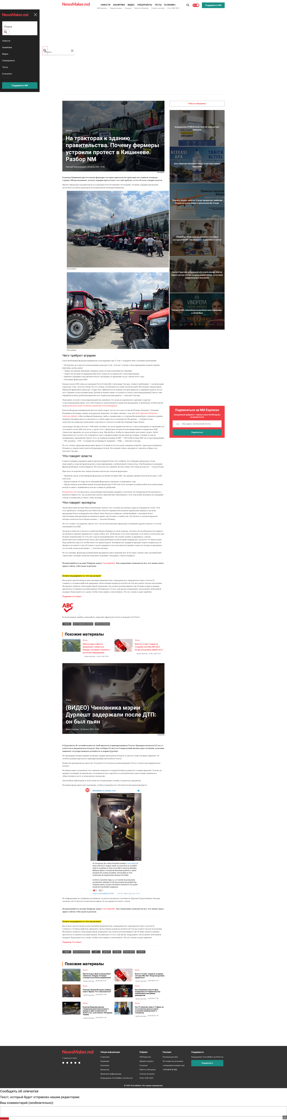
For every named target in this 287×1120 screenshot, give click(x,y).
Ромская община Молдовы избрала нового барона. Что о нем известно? (97, 991)
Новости (105, 5)
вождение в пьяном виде (81, 952)
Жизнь (85, 640)
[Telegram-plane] (79, 1063)
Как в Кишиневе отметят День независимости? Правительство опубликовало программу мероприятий (147, 992)
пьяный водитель (129, 952)
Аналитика (119, 5)
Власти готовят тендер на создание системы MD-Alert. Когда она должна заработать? (149, 647)
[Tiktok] (75, 1063)
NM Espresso (102, 8)
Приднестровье (116, 8)
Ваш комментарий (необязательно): (27, 1102)
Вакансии (104, 1069)
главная (67, 624)
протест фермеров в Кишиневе (83, 624)
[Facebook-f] (63, 1063)
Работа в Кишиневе (197, 104)
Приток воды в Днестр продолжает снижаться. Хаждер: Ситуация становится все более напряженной (97, 976)
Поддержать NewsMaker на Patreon (116, 1078)
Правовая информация (110, 1074)
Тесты (158, 5)
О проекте (105, 1057)
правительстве (70, 492)
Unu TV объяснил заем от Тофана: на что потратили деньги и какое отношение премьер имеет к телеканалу (149, 1010)
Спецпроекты (144, 5)
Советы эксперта (158, 8)
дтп (96, 952)
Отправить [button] (4, 1118)
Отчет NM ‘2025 (173, 8)
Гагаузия (128, 8)
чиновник (141, 952)
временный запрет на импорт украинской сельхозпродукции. (92, 405)
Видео (131, 5)
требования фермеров (102, 624)
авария (67, 952)
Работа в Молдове (141, 8)
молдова (117, 952)
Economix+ (170, 5)
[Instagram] (71, 1063)
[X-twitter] (67, 1063)
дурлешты (106, 952)
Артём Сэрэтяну (89, 656)
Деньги (69, 130)
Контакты (104, 1065)
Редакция (104, 1061)
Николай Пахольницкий (76, 167)
